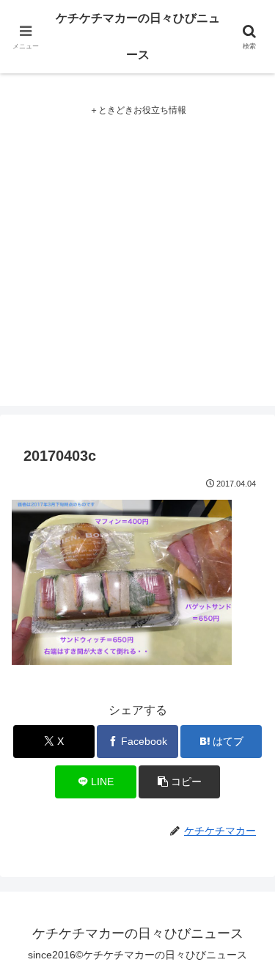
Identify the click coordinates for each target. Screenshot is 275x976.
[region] (137, 850)
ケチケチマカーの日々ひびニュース (138, 36)
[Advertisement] (137, 268)
